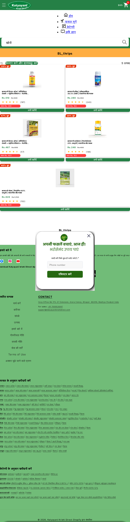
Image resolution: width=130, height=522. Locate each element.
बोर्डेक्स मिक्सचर (35, 479)
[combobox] (65, 41)
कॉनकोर (18, 479)
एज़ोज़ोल (25, 479)
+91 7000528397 (55, 307)
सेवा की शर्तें (17, 348)
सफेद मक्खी (63, 451)
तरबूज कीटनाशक (11, 451)
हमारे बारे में (17, 329)
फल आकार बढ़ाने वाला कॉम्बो (49, 497)
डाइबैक (73, 432)
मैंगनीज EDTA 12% (91, 488)
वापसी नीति (17, 341)
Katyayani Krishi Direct (59, 519)
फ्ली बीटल (49, 446)
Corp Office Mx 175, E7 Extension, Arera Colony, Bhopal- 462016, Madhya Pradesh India (78, 302)
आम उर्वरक (7, 432)
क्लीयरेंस (22, 493)
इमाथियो (18, 474)
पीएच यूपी (79, 488)
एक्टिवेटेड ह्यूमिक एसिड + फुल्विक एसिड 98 (25, 483)
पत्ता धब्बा (66, 441)
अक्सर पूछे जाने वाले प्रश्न (18, 361)
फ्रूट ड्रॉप (65, 432)
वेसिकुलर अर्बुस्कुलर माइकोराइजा (105, 483)
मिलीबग (54, 437)
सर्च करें (17, 303)
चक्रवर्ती (26, 474)
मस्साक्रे (14, 493)
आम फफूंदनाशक (30, 432)
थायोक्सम (11, 474)
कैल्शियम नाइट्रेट (23, 488)
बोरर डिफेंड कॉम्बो (110, 497)
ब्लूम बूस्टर (89, 483)
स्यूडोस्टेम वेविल (44, 437)
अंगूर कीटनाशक (19, 446)
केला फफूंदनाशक (31, 437)
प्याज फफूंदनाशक (33, 441)
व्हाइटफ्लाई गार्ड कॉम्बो (68, 497)
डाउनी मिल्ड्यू (57, 441)
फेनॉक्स (28, 493)
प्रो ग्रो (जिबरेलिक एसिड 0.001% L (55, 483)
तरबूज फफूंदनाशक (25, 451)
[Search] (124, 42)
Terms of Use (17, 354)
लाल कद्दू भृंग (37, 451)
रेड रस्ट (80, 432)
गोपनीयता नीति (17, 335)
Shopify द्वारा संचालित (82, 519)
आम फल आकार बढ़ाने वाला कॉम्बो (27, 497)
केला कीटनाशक (19, 437)
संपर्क (17, 316)
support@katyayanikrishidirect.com (54, 310)
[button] (6, 5)
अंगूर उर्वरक (8, 446)
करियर (17, 309)
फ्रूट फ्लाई (47, 451)
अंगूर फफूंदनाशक (32, 446)
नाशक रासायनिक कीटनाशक (40, 474)
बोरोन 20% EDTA (76, 483)
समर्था (44, 479)
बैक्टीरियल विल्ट (63, 437)
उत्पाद (17, 322)
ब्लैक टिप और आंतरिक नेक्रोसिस (48, 432)
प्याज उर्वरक (8, 441)
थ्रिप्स (49, 441)
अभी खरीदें (32, 110)
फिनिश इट (54, 474)
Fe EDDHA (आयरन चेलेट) (40, 488)
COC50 (10, 479)
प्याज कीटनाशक (19, 441)
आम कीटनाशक (18, 432)
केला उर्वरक (8, 437)
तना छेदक (58, 446)
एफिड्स (42, 441)
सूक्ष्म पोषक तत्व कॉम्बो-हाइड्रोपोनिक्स (89, 497)
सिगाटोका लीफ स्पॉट (77, 437)
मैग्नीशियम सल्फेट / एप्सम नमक (63, 488)
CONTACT (45, 296)
